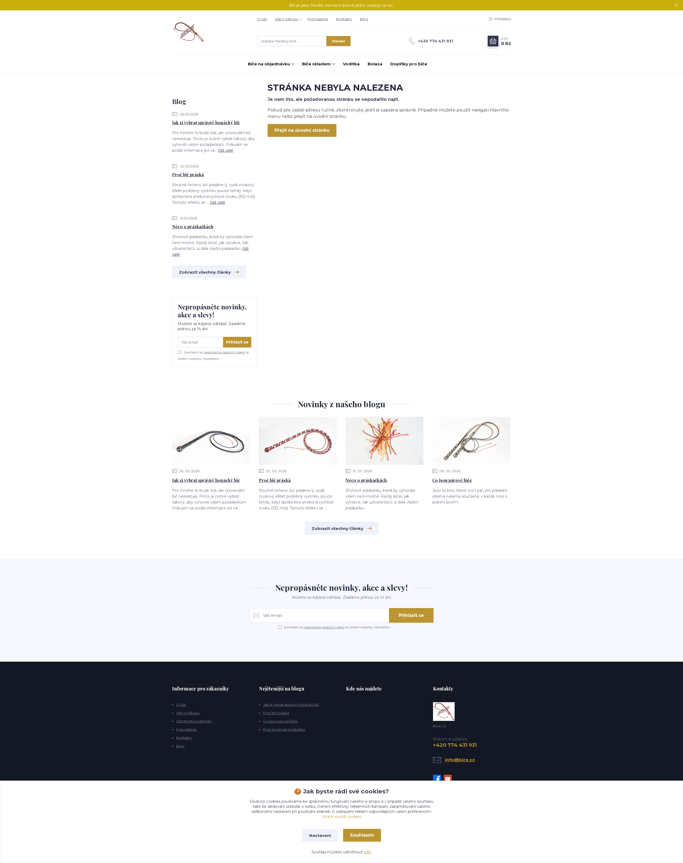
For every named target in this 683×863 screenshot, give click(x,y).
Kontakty (344, 19)
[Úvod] (209, 32)
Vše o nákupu (286, 19)
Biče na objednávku (269, 63)
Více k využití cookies (341, 816)
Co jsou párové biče (452, 480)
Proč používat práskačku (284, 729)
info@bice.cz (460, 759)
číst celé (225, 150)
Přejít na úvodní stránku (302, 130)
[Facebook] (438, 779)
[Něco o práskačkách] (384, 441)
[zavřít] (676, 5)
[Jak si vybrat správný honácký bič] (211, 441)
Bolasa (375, 63)
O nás (262, 19)
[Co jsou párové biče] (471, 441)
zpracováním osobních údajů (224, 352)
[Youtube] (449, 779)
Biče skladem (316, 63)
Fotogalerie (318, 19)
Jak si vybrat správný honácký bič (206, 122)
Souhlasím (362, 835)
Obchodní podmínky (194, 721)
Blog (364, 19)
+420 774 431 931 (435, 41)
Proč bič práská (188, 174)
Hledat (338, 41)
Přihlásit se (237, 342)
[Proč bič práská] (298, 441)
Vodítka (351, 63)
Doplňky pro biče (408, 63)
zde (367, 852)
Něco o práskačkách (192, 226)
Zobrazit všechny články (205, 272)
